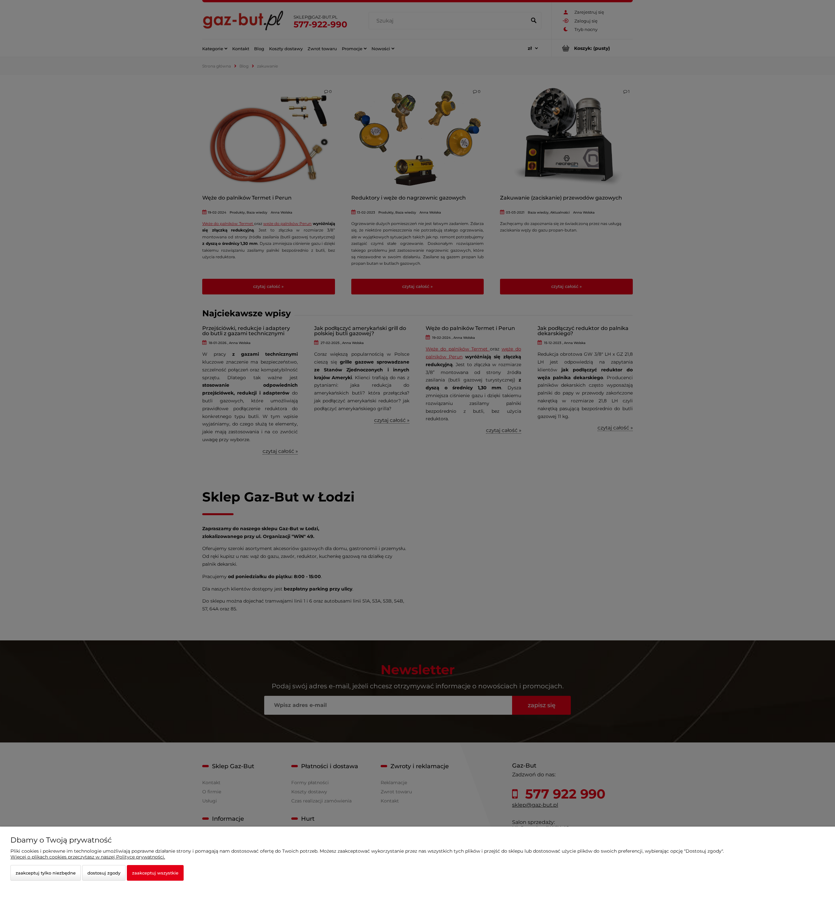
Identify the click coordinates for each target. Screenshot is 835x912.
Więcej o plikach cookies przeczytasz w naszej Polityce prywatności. (87, 857)
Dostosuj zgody (103, 872)
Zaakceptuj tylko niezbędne (46, 872)
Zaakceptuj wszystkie (155, 872)
